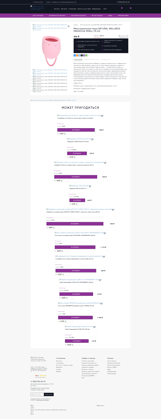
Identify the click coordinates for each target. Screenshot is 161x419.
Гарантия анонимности (89, 363)
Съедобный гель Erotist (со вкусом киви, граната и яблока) (75, 118)
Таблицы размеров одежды (90, 365)
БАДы (110, 15)
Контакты (64, 9)
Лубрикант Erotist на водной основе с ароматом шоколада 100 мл (74, 165)
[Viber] (84, 55)
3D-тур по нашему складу (64, 365)
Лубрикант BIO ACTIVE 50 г (78, 188)
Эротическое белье (78, 15)
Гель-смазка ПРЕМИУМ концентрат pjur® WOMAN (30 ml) (76, 305)
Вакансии (59, 367)
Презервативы (123, 15)
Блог (105, 9)
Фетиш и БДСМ (97, 15)
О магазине (72, 9)
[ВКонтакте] (75, 55)
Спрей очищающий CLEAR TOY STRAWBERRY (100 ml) (76, 282)
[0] (121, 9)
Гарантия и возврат (88, 367)
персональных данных (42, 400)
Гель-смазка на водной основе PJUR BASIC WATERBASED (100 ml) (75, 235)
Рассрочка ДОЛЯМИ (88, 375)
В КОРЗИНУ (76, 130)
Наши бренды (111, 373)
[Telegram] (79, 55)
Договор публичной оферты (91, 371)
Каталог (57, 9)
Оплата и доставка (84, 9)
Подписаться (48, 394)
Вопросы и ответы (87, 369)
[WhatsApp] (86, 55)
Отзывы (58, 369)
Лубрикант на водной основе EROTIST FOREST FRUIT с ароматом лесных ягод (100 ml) (73, 212)
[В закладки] (68, 27)
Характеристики (91, 59)
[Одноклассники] (77, 55)
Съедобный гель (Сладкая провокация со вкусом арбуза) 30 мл (75, 259)
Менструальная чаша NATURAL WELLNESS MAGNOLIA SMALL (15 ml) (55, 100)
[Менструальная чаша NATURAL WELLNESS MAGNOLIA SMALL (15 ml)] (52, 25)
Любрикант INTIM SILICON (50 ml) (78, 141)
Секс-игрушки (38, 15)
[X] (82, 55)
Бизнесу (58, 371)
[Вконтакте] (32, 376)
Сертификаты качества (89, 373)
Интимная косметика (57, 15)
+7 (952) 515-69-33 (123, 2)
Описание (78, 59)
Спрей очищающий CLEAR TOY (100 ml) (77, 329)
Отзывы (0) (105, 59)
